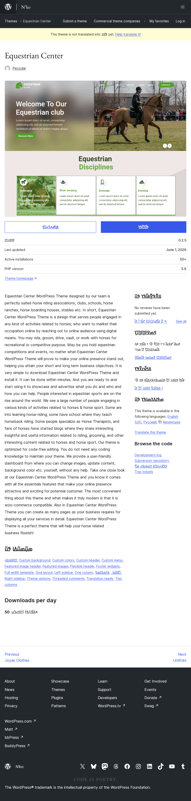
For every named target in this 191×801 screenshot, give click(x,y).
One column (84, 572)
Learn (102, 681)
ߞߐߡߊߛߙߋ (11, 560)
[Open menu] (183, 7)
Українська (171, 422)
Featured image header (23, 566)
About (10, 681)
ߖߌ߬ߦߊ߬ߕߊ (116, 572)
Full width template (19, 572)
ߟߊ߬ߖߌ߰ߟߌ (143, 227)
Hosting (11, 697)
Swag (151, 705)
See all (181, 321)
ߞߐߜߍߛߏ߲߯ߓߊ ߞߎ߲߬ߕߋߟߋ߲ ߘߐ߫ (151, 466)
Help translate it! (128, 34)
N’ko (20, 766)
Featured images (55, 566)
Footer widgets (108, 566)
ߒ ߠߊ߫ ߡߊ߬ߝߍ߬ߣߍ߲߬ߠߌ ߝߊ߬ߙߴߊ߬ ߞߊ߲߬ (151, 321)
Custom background (34, 560)
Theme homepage (19, 278)
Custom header (88, 560)
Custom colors (63, 560)
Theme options (38, 578)
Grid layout (44, 572)
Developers (107, 697)
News (9, 689)
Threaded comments (68, 578)
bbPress (14, 737)
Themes (11, 21)
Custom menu (112, 560)
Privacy (11, 705)
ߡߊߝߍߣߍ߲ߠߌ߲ (50, 227)
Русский (150, 422)
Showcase (60, 681)
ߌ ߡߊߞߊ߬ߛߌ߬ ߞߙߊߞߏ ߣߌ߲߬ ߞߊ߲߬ (149, 388)
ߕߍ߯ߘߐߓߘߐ (102, 572)
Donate (153, 697)
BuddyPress (17, 745)
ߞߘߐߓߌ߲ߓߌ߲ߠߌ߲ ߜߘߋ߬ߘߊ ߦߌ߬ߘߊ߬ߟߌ (153, 357)
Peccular (19, 68)
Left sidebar (64, 572)
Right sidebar (15, 578)
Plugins (57, 697)
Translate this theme (150, 432)
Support (104, 689)
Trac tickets (144, 472)
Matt (11, 729)
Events (150, 689)
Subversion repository (152, 460)
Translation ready (99, 578)
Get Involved (155, 681)
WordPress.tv (112, 705)
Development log (148, 455)
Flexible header (82, 566)
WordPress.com (20, 721)
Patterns (58, 705)
